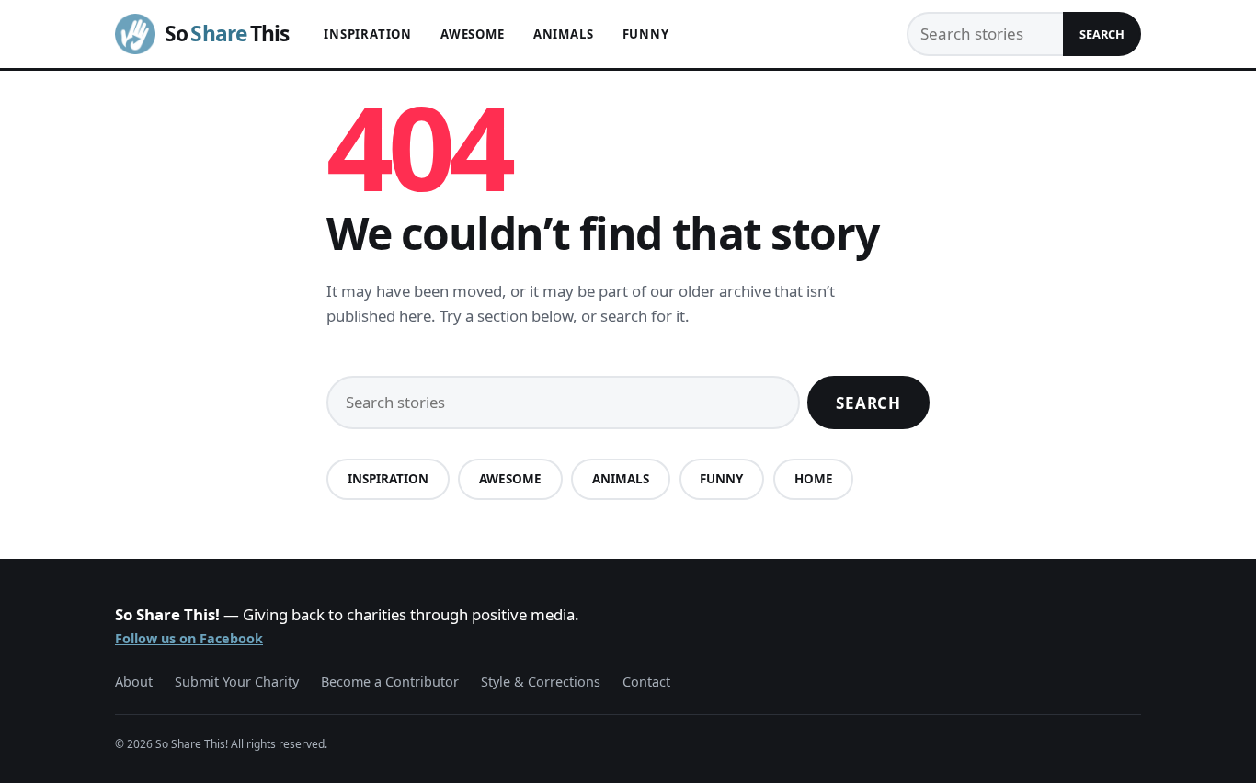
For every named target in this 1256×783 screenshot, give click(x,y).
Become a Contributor (390, 681)
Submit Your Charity (237, 681)
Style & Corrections (540, 681)
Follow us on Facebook (189, 638)
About (134, 681)
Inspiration (368, 34)
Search (1102, 34)
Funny (645, 34)
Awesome (472, 34)
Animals (563, 34)
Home (813, 479)
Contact (646, 681)
